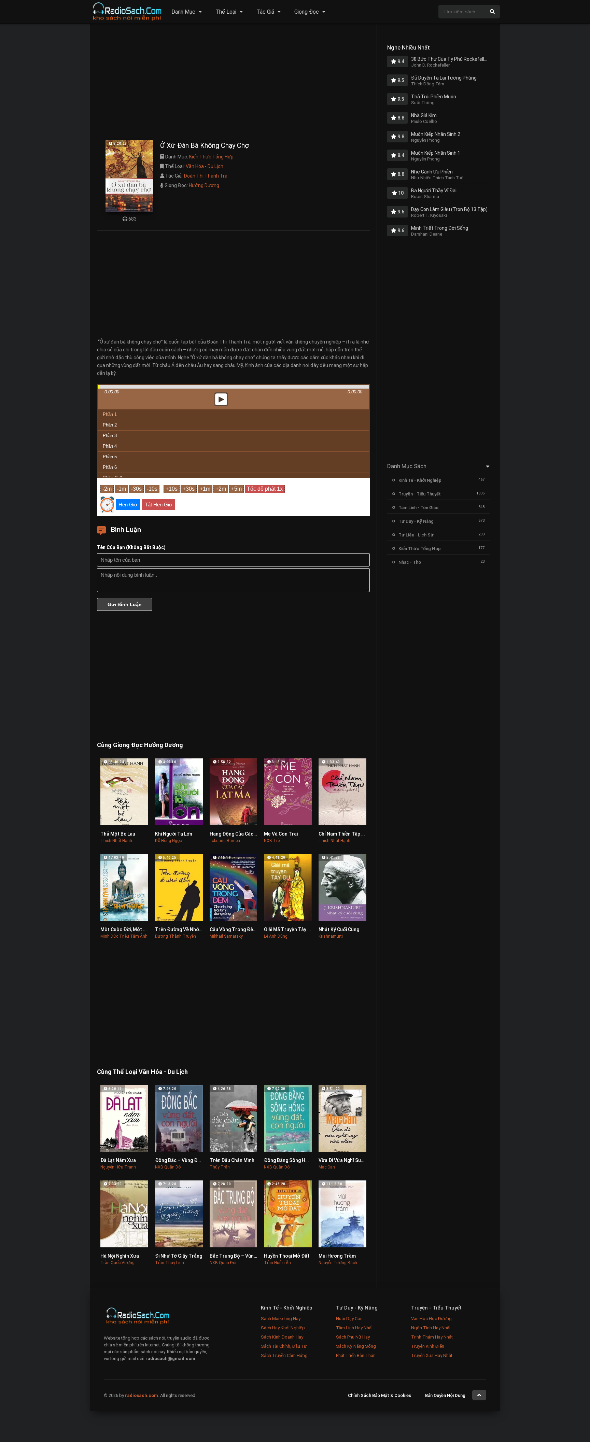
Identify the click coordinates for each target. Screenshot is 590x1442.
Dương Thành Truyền (175, 936)
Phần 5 (110, 456)
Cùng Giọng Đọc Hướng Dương (140, 744)
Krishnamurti (331, 936)
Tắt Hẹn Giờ (158, 504)
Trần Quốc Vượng (117, 1262)
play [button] (233, 339)
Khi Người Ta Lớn (173, 834)
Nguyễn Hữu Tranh (118, 1167)
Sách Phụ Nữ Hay (353, 1337)
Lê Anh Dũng (275, 936)
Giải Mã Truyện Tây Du (288, 929)
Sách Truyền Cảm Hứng (284, 1355)
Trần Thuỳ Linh (169, 1262)
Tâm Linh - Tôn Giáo (418, 507)
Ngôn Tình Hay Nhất (431, 1327)
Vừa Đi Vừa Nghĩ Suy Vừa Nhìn (351, 1160)
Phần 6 (110, 467)
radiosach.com (141, 1395)
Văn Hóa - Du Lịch (204, 166)
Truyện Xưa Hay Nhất (431, 1355)
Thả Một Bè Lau (117, 834)
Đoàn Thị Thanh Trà (205, 176)
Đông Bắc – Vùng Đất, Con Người (191, 1160)
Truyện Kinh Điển (427, 1346)
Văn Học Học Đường (431, 1318)
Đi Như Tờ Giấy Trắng (178, 1256)
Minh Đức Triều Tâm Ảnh (124, 936)
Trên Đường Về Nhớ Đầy (182, 929)
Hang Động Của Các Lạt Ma (239, 834)
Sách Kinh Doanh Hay (282, 1337)
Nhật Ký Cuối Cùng (339, 929)
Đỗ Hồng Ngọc (168, 840)
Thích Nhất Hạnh (116, 840)
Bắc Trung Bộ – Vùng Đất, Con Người (250, 1256)
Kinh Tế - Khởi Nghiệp (419, 480)
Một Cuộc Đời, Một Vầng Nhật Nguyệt (141, 929)
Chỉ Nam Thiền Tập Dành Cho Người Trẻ (362, 834)
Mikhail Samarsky (226, 936)
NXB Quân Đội (168, 1167)
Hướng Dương (204, 185)
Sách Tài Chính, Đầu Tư (284, 1346)
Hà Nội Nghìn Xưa (119, 1256)
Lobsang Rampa (225, 840)
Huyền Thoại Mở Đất (286, 1256)
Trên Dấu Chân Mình (232, 1160)
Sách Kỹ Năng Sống (356, 1346)
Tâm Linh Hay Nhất (354, 1327)
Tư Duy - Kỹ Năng (416, 521)
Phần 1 (110, 414)
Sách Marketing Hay (280, 1318)
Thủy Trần (220, 1167)
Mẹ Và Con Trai (281, 834)
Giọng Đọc (306, 12)
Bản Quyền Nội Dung (445, 1395)
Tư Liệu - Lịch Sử (416, 534)
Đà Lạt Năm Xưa (118, 1160)
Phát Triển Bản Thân (356, 1355)
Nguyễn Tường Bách (338, 1262)
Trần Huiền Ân (277, 1262)
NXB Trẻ (272, 840)
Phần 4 (110, 446)
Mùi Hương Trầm (337, 1256)
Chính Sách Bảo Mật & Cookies (379, 1395)
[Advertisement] (233, 83)
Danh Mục (183, 12)
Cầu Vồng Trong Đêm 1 (235, 929)
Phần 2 (110, 425)
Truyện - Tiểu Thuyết (419, 493)
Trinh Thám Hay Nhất (432, 1337)
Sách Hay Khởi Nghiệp (283, 1327)
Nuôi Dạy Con (349, 1318)
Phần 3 (110, 435)
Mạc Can (327, 1167)
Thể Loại (225, 12)
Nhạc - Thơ (409, 562)
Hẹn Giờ (128, 504)
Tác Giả (265, 12)
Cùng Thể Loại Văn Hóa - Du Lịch (142, 1071)
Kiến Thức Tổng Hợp (211, 156)
